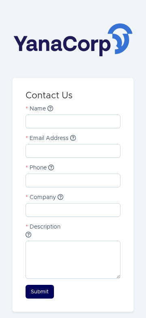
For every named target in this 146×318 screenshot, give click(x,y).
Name (36, 109)
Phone (37, 168)
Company (42, 197)
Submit (40, 292)
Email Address (48, 138)
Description (43, 227)
